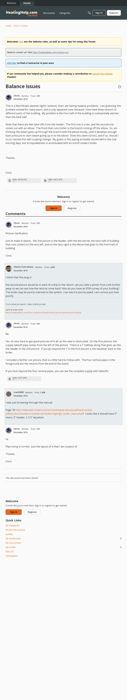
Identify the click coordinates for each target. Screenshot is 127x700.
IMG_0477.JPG (20, 378)
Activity (9, 534)
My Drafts (63, 547)
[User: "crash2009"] (9, 394)
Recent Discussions (15, 529)
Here (21, 41)
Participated (12, 555)
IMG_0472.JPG (55, 179)
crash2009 (19, 392)
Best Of (9, 551)
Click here (12, 63)
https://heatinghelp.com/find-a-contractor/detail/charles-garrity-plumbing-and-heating (43, 312)
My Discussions (13, 542)
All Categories (12, 525)
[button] (119, 87)
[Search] (89, 13)
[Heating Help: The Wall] (21, 13)
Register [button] (72, 208)
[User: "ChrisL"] (9, 97)
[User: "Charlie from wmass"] (9, 269)
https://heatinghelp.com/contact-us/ (50, 52)
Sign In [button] (53, 208)
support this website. (102, 73)
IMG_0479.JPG (20, 179)
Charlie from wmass (23, 267)
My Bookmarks (63, 538)
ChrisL (17, 95)
